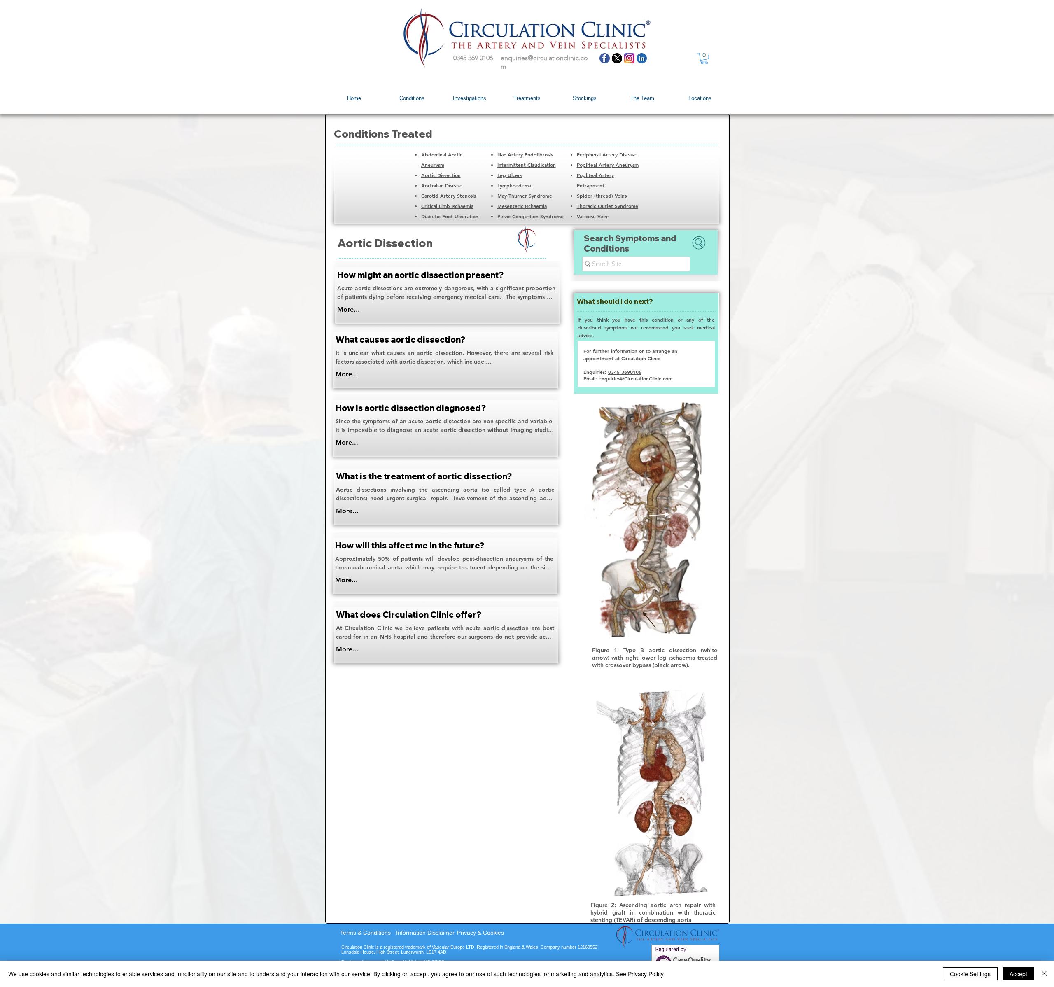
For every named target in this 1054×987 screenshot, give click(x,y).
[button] (704, 58)
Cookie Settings (970, 974)
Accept (1018, 974)
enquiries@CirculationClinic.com (635, 378)
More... (348, 309)
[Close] (1044, 973)
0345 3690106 (624, 372)
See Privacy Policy (640, 974)
